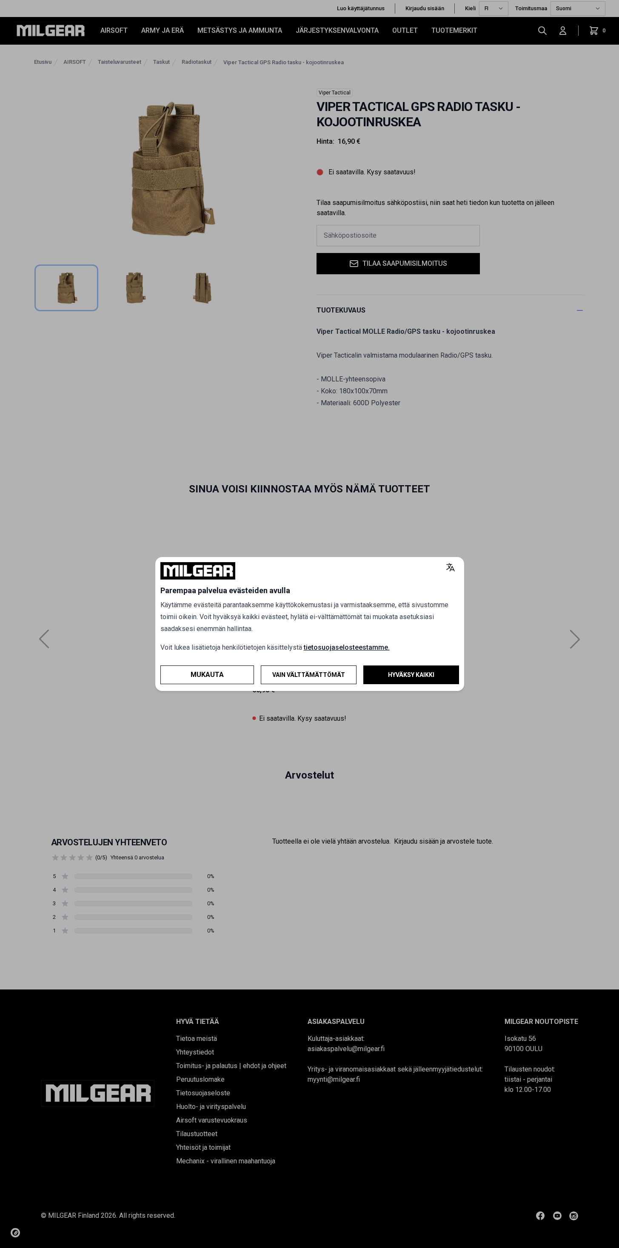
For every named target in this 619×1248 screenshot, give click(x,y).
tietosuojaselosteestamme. (347, 647)
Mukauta (207, 675)
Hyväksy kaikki (411, 674)
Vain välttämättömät (308, 674)
